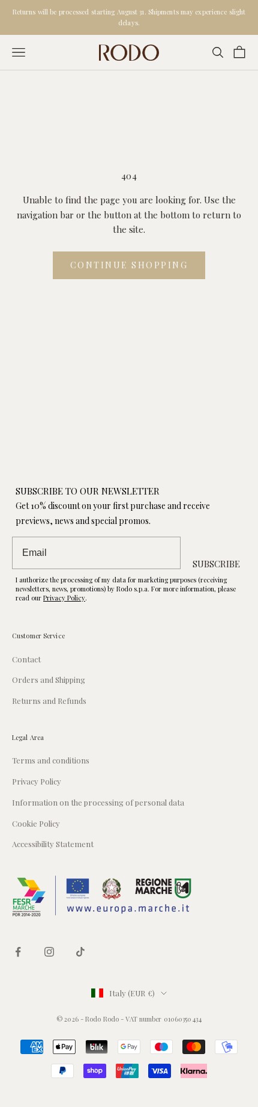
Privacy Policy (64, 597)
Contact (26, 659)
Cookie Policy (36, 823)
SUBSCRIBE (216, 564)
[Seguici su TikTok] (80, 952)
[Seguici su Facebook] (18, 952)
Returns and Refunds (49, 700)
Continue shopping (129, 265)
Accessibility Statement (53, 844)
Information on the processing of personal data (98, 802)
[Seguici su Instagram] (49, 952)
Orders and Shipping (48, 679)
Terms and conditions (50, 760)
